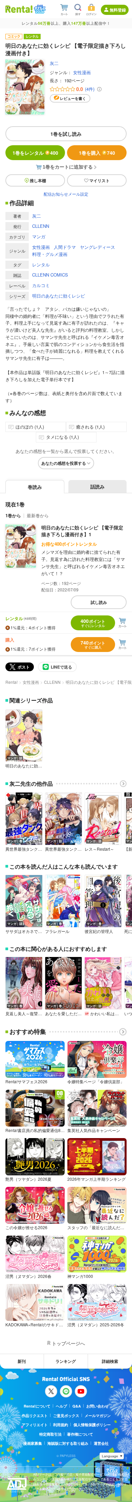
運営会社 (101, 1443)
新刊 (22, 1361)
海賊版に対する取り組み (67, 1443)
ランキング (66, 1361)
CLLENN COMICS (50, 274)
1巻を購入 (97, 152)
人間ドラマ (65, 247)
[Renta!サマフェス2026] (39, 9)
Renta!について (37, 1406)
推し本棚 (38, 180)
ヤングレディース (97, 247)
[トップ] (18, 9)
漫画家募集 (32, 1443)
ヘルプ (61, 1406)
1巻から (13, 515)
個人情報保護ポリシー (92, 1424)
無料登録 (118, 10)
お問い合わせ (97, 1406)
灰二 (54, 63)
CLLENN (40, 226)
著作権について (80, 1434)
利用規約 (60, 1424)
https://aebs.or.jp (45, 1494)
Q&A (76, 1406)
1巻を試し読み (66, 133)
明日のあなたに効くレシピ (58, 295)
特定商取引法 (50, 1434)
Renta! (11, 682)
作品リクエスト (35, 1415)
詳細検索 (110, 1361)
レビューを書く (73, 98)
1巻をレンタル (35, 152)
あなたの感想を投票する (63, 463)
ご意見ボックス (66, 1415)
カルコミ (41, 285)
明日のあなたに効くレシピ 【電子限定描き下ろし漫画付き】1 (82, 531)
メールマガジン (98, 1415)
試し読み (99, 602)
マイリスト (99, 180)
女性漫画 (82, 72)
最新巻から (38, 515)
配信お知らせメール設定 (66, 194)
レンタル (41, 264)
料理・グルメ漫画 (49, 254)
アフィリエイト (35, 1424)
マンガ (38, 236)
